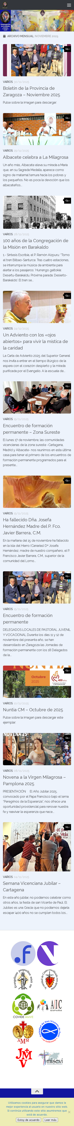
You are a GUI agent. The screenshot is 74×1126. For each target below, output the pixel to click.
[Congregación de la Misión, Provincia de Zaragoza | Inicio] (6, 5)
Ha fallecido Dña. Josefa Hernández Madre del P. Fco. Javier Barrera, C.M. (32, 526)
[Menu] (69, 5)
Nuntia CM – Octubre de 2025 (33, 709)
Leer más (50, 1119)
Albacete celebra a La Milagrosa (35, 157)
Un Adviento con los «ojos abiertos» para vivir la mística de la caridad (35, 341)
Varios (8, 81)
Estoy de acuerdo (28, 1119)
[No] (69, 1112)
